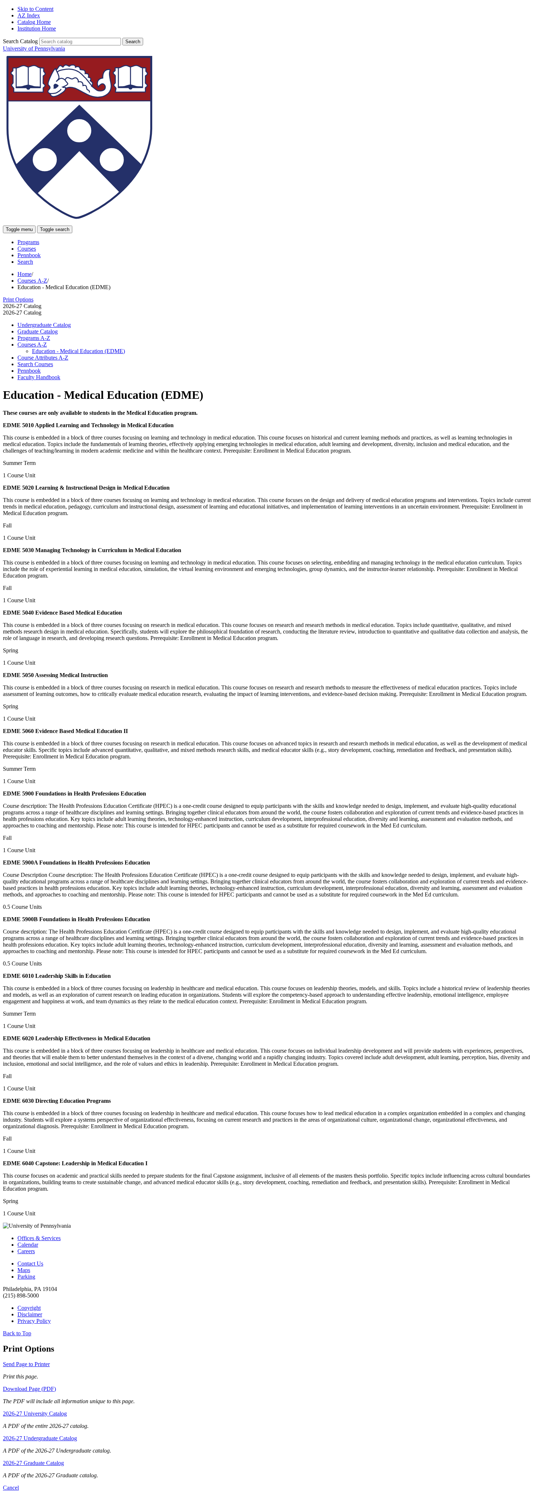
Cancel (11, 1488)
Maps (23, 1270)
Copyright (29, 1308)
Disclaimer (29, 1314)
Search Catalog (20, 41)
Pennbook (29, 255)
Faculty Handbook (38, 377)
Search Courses (35, 364)
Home (24, 274)
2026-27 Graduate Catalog (33, 1463)
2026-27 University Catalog (35, 1413)
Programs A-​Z (33, 338)
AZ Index (28, 15)
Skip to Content (35, 9)
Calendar (27, 1245)
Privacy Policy (34, 1321)
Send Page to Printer (26, 1364)
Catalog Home (34, 22)
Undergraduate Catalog (44, 325)
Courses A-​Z (32, 344)
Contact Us (30, 1263)
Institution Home (36, 28)
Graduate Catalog (37, 331)
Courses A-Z (32, 281)
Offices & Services (39, 1238)
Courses (26, 249)
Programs (28, 242)
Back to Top (17, 1333)
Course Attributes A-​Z (42, 358)
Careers (26, 1251)
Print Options (18, 299)
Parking (26, 1277)
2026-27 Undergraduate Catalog (40, 1438)
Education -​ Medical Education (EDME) (78, 351)
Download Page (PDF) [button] (29, 1389)
